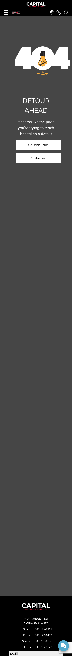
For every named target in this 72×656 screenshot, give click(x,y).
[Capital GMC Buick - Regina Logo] (36, 5)
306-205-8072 (43, 647)
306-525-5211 (43, 629)
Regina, (28, 622)
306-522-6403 (43, 635)
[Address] (52, 12)
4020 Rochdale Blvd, (36, 619)
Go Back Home (38, 145)
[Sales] (58, 12)
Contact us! (38, 158)
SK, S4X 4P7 (40, 622)
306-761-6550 (43, 641)
